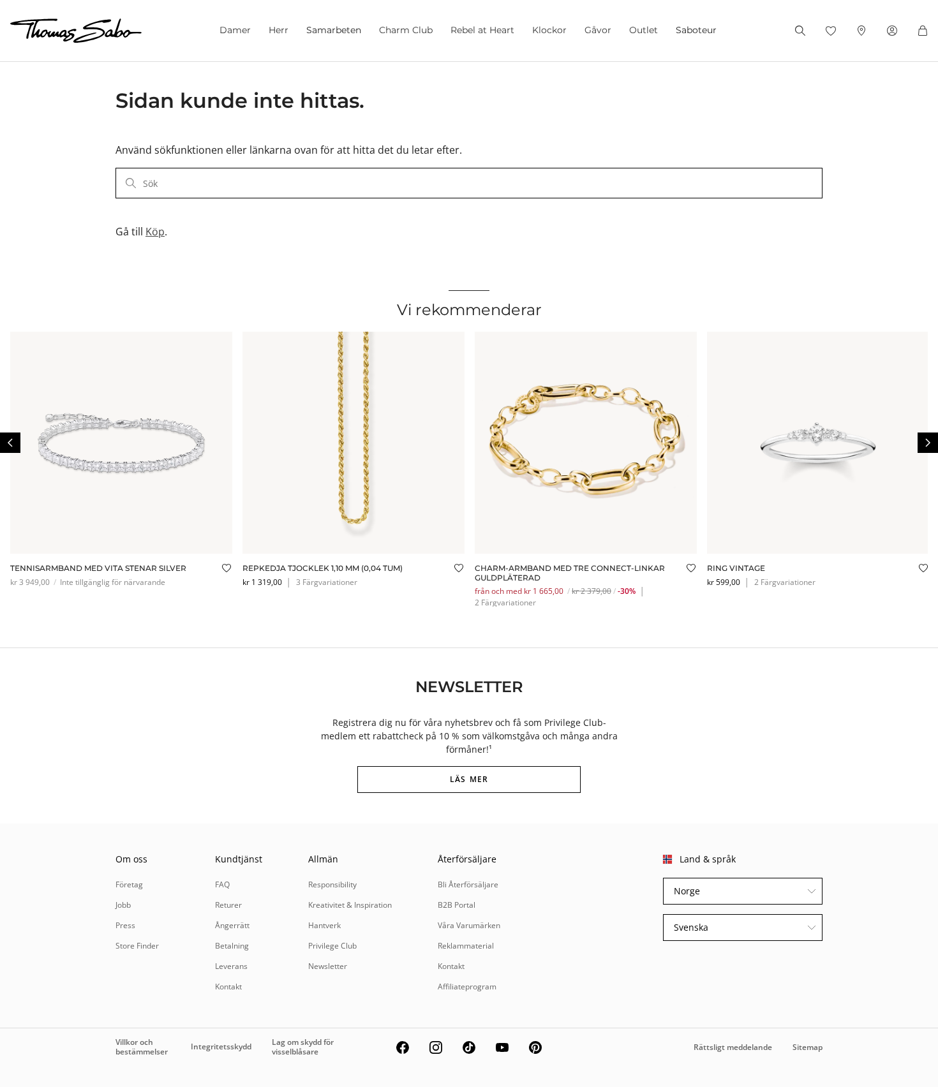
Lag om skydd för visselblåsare (303, 1046)
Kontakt (228, 986)
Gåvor (597, 30)
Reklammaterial (466, 945)
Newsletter (327, 966)
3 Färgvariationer (326, 582)
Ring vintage (736, 568)
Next (928, 443)
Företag (129, 884)
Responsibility (332, 884)
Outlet (643, 30)
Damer (235, 30)
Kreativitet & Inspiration (350, 904)
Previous (10, 443)
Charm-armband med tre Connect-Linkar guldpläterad (570, 572)
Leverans (231, 966)
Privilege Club (332, 945)
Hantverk (324, 925)
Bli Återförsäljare (468, 884)
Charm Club (406, 30)
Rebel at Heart (482, 30)
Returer (228, 904)
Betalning (232, 945)
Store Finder (137, 945)
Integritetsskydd (221, 1046)
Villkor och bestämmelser (141, 1046)
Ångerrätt (232, 925)
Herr (278, 30)
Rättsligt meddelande (733, 1047)
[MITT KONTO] (892, 30)
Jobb (123, 904)
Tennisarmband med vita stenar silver (98, 568)
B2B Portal (456, 904)
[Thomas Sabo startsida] (76, 30)
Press (125, 925)
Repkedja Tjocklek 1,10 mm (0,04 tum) (322, 568)
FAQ (222, 884)
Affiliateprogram (467, 986)
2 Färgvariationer (505, 602)
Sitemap (808, 1047)
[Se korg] (922, 30)
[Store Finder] (861, 30)
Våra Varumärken (469, 925)
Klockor (549, 30)
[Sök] (800, 30)
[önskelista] (830, 30)
